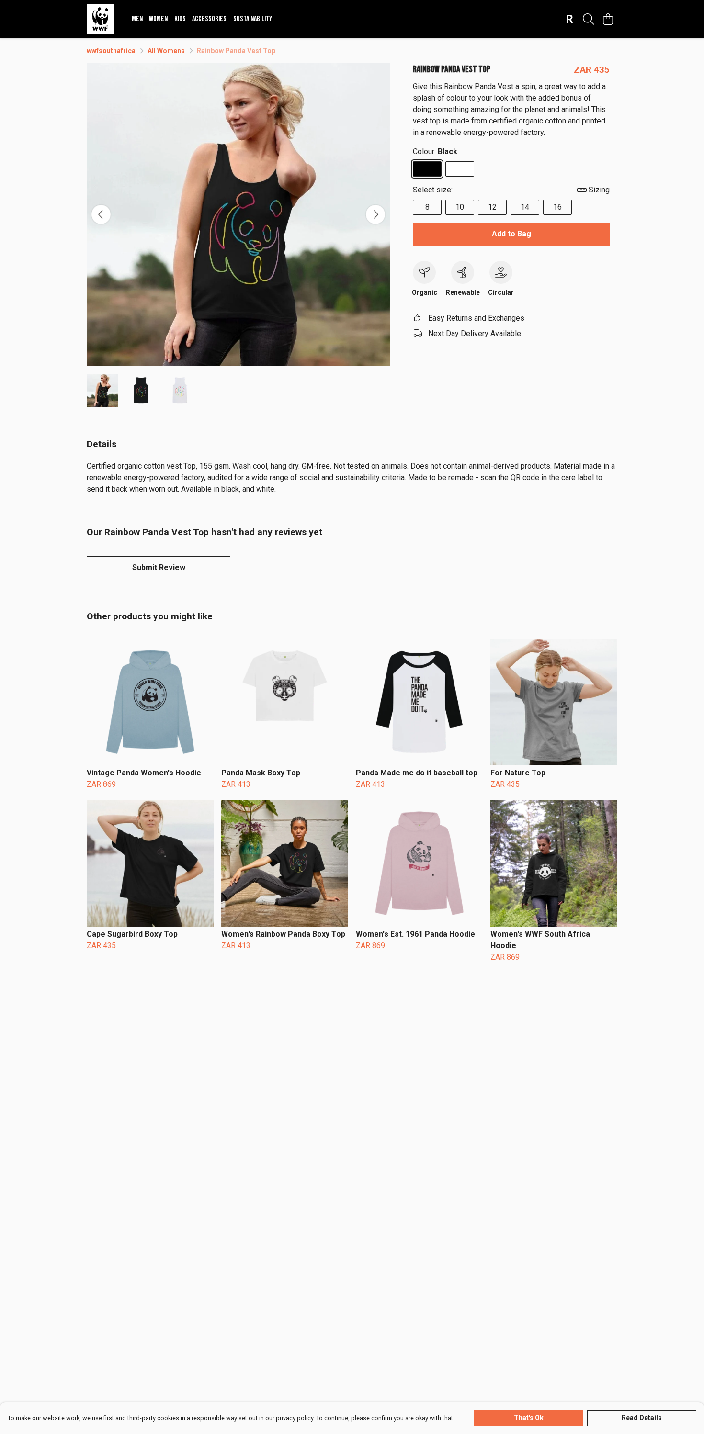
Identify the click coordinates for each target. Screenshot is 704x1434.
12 (492, 207)
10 (459, 207)
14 (525, 207)
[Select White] (459, 169)
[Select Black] (427, 169)
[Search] (588, 19)
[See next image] (375, 214)
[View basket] (607, 19)
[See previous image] (101, 214)
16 (557, 207)
